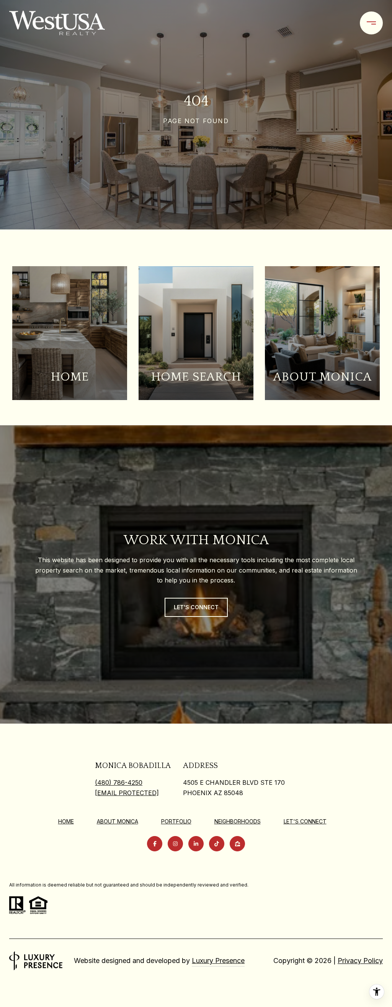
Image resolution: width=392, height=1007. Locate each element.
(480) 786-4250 (118, 782)
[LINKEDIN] (196, 843)
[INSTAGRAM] (175, 843)
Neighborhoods (237, 821)
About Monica (117, 821)
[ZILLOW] (237, 843)
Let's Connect (305, 821)
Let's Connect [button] (196, 607)
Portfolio (176, 821)
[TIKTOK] (216, 843)
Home (66, 821)
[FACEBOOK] (154, 843)
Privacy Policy (360, 961)
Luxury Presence (218, 961)
